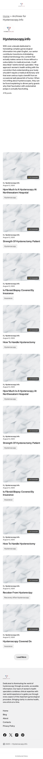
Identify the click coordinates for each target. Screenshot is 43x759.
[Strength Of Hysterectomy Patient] (21, 218)
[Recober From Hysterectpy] (21, 569)
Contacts (7, 722)
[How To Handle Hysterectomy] (21, 319)
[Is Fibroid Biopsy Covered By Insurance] (21, 267)
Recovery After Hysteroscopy (16, 597)
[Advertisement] (21, 123)
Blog (5, 714)
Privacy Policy (9, 726)
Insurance (8, 298)
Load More (21, 657)
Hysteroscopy (10, 197)
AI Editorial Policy (21, 756)
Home (6, 16)
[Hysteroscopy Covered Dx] (21, 618)
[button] (4, 4)
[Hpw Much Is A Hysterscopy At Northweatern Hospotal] (21, 166)
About (5, 718)
